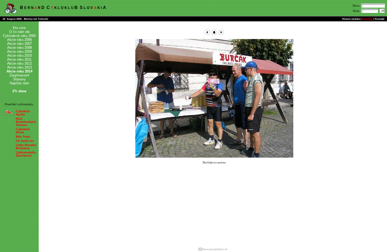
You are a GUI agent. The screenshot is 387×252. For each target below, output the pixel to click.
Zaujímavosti (19, 75)
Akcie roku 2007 (19, 44)
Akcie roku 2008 (19, 48)
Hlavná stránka (351, 19)
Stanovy (19, 79)
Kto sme (19, 28)
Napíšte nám (19, 83)
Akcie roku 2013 (19, 67)
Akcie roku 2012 (19, 63)
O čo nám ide (19, 32)
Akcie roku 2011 (19, 59)
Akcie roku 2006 (19, 40)
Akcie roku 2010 (19, 55)
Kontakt (379, 19)
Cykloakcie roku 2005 (19, 36)
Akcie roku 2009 (19, 52)
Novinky (367, 18)
